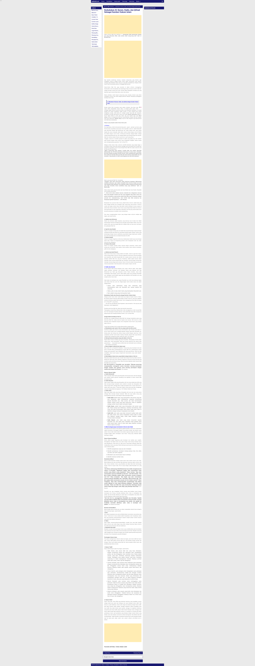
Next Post (107, 653)
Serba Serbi (94, 41)
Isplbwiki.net (95, 1)
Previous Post (137, 653)
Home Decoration (96, 26)
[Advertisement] (122, 24)
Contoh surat (95, 21)
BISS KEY (94, 12)
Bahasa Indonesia (96, 10)
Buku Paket (94, 15)
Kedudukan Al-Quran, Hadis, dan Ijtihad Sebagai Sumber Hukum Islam (122, 11)
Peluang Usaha (95, 35)
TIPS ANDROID (95, 46)
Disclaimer (116, 664)
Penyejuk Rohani (96, 39)
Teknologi (124, 1)
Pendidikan (109, 1)
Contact (107, 664)
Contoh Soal (95, 19)
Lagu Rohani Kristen (97, 30)
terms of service (123, 664)
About (103, 664)
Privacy (111, 664)
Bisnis (137, 1)
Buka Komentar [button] (123, 660)
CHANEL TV (95, 17)
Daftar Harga (95, 24)
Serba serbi (117, 1)
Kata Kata (131, 1)
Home (102, 1)
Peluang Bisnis (95, 33)
